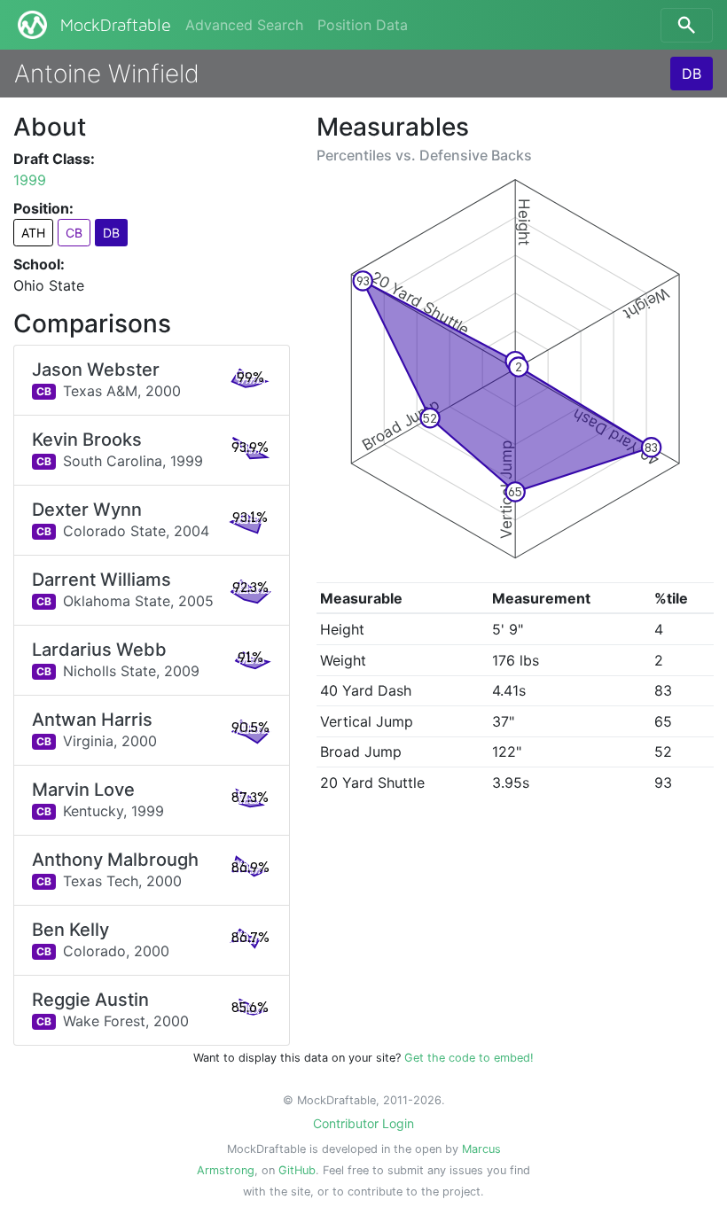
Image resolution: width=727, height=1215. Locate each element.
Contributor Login (363, 1123)
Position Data (362, 25)
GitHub (297, 1170)
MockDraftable (115, 26)
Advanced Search (244, 25)
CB (74, 232)
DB (691, 73)
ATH (33, 232)
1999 (29, 180)
